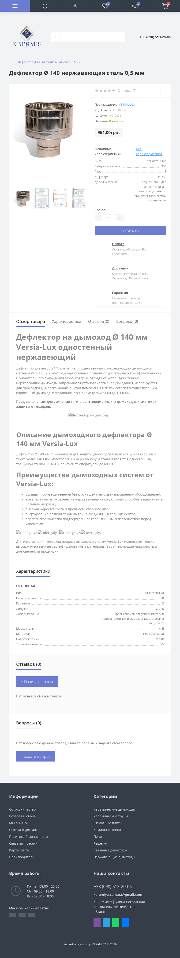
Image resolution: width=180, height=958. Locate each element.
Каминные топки (107, 829)
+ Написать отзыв (37, 681)
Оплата (118, 244)
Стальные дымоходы (110, 850)
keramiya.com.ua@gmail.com (118, 894)
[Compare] (165, 90)
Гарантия (120, 292)
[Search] (122, 37)
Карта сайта (19, 850)
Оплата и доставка (24, 829)
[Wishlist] (155, 90)
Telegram (106, 922)
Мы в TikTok (18, 823)
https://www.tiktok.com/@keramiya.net (22, 915)
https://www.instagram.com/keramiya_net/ (31, 915)
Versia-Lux (127, 104)
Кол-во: (100, 210)
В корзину (130, 230)
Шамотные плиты (108, 823)
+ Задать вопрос (36, 756)
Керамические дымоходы (114, 809)
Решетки (100, 843)
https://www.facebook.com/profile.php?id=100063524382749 (12, 915)
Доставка (120, 268)
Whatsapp (115, 922)
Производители (21, 857)
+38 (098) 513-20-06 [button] (113, 886)
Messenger (125, 922)
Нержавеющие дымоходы (114, 857)
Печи (98, 836)
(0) (134, 90)
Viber (97, 922)
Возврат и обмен (22, 816)
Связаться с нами (23, 843)
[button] (75, 6)
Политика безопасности (28, 836)
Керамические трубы (111, 816)
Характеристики (66, 321)
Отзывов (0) (98, 321)
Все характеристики (149, 151)
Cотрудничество (22, 809)
